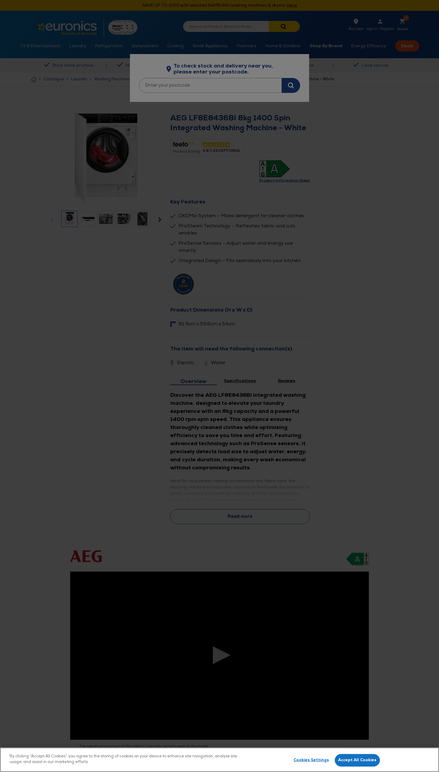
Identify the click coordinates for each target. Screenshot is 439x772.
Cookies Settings (311, 760)
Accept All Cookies (357, 760)
